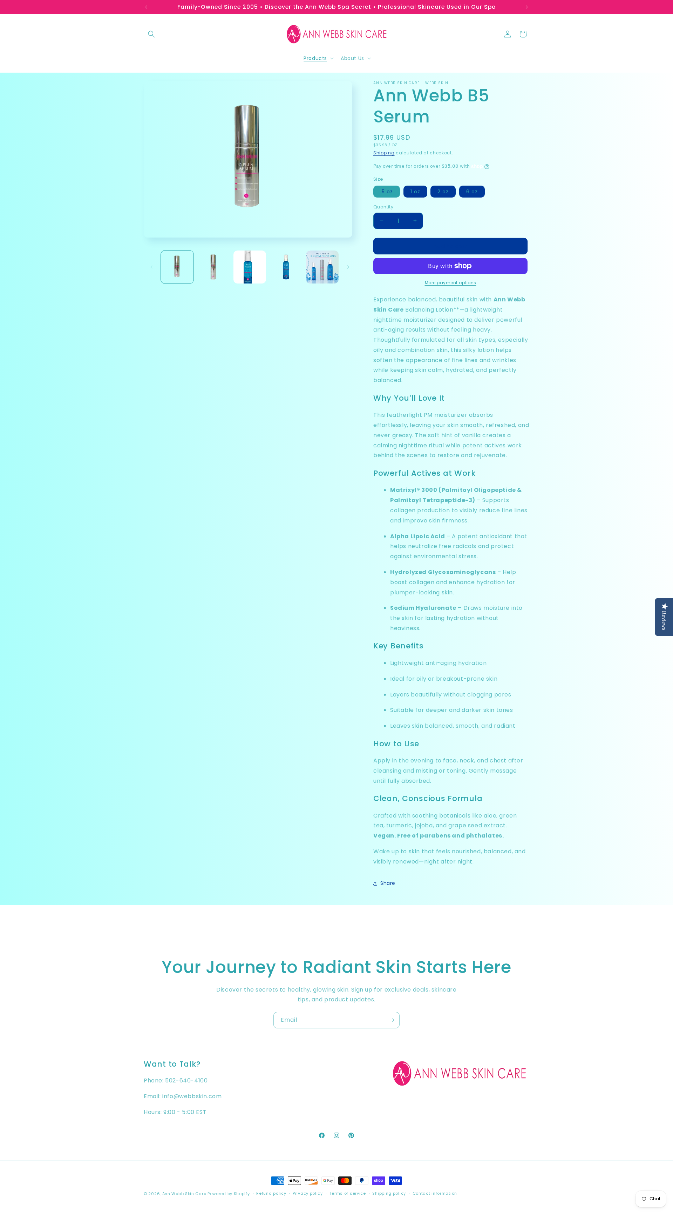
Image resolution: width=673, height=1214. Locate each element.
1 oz (415, 191)
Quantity (383, 207)
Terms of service (347, 1193)
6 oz (472, 191)
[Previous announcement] (146, 7)
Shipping (384, 153)
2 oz (443, 191)
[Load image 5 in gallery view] (322, 267)
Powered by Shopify (229, 1193)
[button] (151, 34)
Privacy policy (308, 1193)
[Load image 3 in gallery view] (249, 267)
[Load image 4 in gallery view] (286, 267)
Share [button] (387, 883)
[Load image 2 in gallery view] (213, 267)
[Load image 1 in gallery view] (177, 267)
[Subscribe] (391, 1020)
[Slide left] (151, 267)
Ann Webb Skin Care (184, 1193)
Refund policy (271, 1193)
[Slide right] (348, 267)
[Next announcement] (527, 7)
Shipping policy (389, 1193)
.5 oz (386, 191)
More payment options (450, 283)
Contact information (435, 1193)
